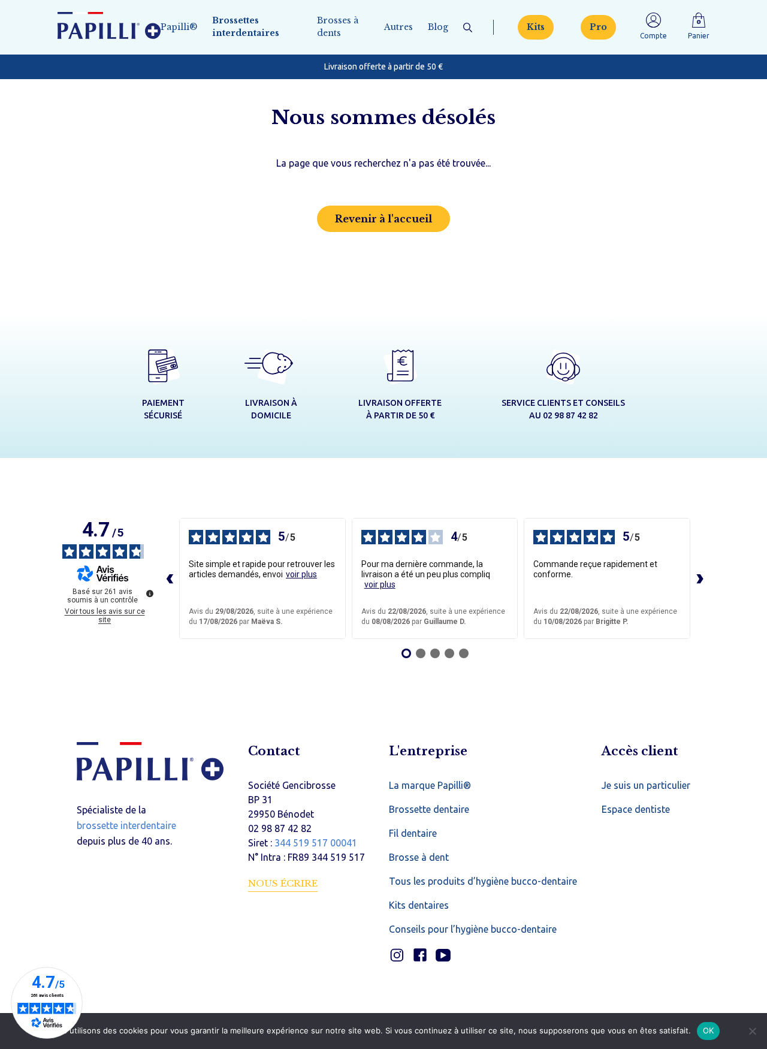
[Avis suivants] (699, 578)
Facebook (419, 955)
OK (708, 1030)
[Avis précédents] (169, 578)
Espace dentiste (636, 809)
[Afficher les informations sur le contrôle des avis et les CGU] (150, 593)
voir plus (301, 574)
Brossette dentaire (429, 809)
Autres (398, 27)
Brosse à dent (419, 857)
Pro (598, 27)
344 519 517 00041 (315, 842)
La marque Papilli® (430, 785)
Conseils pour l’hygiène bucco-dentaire (473, 929)
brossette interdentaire (126, 825)
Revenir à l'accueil (383, 219)
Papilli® (179, 27)
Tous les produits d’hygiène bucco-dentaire (483, 881)
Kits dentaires (419, 905)
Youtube (443, 955)
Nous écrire (283, 883)
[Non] (752, 1031)
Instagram (396, 955)
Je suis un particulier (646, 785)
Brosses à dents (337, 26)
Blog (438, 27)
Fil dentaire (413, 833)
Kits (536, 27)
